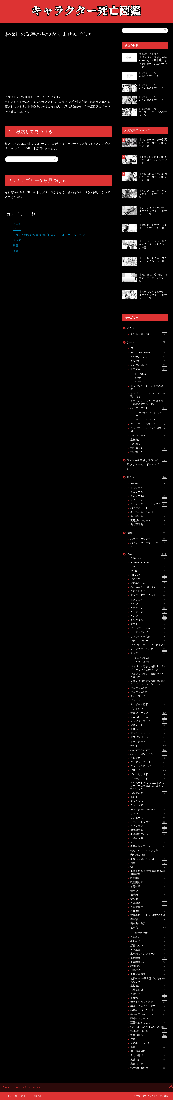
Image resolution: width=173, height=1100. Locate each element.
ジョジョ (147, 653)
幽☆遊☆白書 (147, 923)
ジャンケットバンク (147, 649)
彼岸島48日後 (141, 932)
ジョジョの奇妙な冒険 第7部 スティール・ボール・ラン (49, 234)
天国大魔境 (147, 907)
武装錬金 (147, 970)
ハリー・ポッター (147, 539)
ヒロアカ (147, 758)
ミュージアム (147, 805)
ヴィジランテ (147, 826)
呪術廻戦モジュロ (147, 882)
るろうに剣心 (147, 591)
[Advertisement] (58, 65)
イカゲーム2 (147, 491)
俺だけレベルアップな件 (147, 850)
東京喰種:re (147, 962)
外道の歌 (147, 903)
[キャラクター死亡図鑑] (86, 19)
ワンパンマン (147, 813)
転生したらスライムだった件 (147, 1027)
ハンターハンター (148, 750)
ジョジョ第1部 (142, 658)
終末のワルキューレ (147, 1014)
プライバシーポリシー (18, 1096)
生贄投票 (147, 985)
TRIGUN (147, 575)
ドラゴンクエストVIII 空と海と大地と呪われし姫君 (147, 402)
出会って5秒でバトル (147, 859)
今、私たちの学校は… (147, 512)
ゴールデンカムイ (147, 628)
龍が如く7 (147, 452)
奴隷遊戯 (147, 911)
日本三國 (147, 949)
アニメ (17, 223)
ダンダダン (147, 708)
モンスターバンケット (147, 809)
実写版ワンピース (147, 520)
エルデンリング (147, 356)
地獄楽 (147, 894)
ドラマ (17, 240)
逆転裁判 (147, 439)
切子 (147, 867)
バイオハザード (147, 408)
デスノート (147, 725)
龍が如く (147, 443)
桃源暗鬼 (147, 966)
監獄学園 (147, 994)
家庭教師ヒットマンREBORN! (147, 915)
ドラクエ (147, 369)
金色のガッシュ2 (147, 1043)
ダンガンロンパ (147, 365)
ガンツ (148, 616)
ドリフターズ (147, 741)
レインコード (147, 435)
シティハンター (147, 640)
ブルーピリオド (147, 774)
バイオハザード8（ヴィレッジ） (148, 414)
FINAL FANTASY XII (147, 352)
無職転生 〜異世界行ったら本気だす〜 (147, 980)
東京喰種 (147, 958)
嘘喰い (147, 890)
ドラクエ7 (140, 377)
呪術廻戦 (147, 878)
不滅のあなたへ (147, 834)
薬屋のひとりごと (147, 1022)
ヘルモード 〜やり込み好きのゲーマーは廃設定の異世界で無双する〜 (147, 785)
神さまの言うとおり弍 (147, 1006)
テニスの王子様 (147, 717)
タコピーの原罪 (147, 704)
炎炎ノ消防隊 (147, 974)
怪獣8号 (147, 937)
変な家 (147, 899)
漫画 (15, 251)
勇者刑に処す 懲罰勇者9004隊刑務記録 (147, 872)
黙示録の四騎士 (147, 1068)
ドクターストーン (147, 733)
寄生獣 (147, 919)
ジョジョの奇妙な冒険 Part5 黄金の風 (147, 675)
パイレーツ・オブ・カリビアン (147, 544)
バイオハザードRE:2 (145, 419)
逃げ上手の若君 (147, 1031)
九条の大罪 (147, 838)
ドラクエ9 (140, 381)
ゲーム (17, 229)
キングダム (148, 620)
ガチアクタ (147, 612)
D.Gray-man (147, 558)
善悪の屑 (147, 886)
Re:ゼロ (147, 570)
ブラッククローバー (147, 766)
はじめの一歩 (147, 583)
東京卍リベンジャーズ (147, 953)
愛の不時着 (147, 524)
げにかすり (147, 579)
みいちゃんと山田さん (147, 587)
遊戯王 (147, 1039)
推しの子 (147, 941)
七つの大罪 (147, 830)
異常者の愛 (147, 989)
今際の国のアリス (147, 846)
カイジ (147, 603)
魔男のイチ (147, 1063)
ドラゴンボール (147, 737)
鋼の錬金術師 (147, 1051)
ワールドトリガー (147, 821)
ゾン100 (147, 700)
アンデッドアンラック (147, 595)
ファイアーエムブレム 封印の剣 (147, 430)
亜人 (147, 842)
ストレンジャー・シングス (147, 504)
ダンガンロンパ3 (147, 334)
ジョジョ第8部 (147, 692)
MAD (147, 566)
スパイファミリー (147, 696)
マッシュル (147, 801)
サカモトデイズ (147, 632)
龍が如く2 (147, 448)
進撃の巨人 (148, 1035)
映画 (15, 245)
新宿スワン (147, 945)
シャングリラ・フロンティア (147, 644)
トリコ (147, 729)
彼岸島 (148, 927)
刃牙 (147, 863)
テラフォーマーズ (147, 721)
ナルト (148, 745)
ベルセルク (147, 793)
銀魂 (147, 1047)
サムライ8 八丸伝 (147, 636)
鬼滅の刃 (147, 1059)
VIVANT (147, 483)
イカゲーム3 (147, 495)
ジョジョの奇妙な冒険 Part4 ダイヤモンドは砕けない (147, 668)
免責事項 (37, 1096)
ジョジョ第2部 (142, 661)
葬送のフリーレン (147, 1018)
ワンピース (147, 817)
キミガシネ (147, 360)
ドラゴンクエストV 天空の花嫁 (147, 388)
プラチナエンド (147, 778)
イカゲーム (147, 487)
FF (147, 348)
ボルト (147, 797)
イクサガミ (147, 500)
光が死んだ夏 (147, 854)
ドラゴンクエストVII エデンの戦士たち (147, 395)
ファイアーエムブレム (147, 424)
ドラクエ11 (140, 374)
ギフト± (147, 624)
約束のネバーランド (147, 1010)
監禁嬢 (147, 998)
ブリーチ (148, 770)
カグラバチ (147, 608)
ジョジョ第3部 (147, 688)
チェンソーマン (148, 712)
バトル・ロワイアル (147, 754)
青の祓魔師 (147, 1055)
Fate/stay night (147, 562)
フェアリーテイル (147, 762)
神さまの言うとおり (147, 1002)
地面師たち (147, 516)
